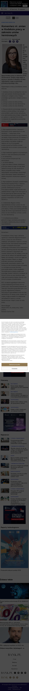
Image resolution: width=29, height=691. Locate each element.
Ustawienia (14, 368)
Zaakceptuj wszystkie (14, 364)
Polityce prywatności (14, 331)
